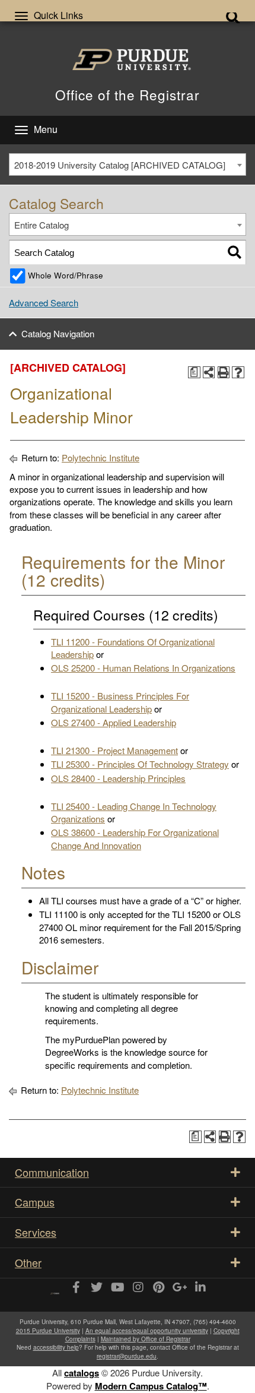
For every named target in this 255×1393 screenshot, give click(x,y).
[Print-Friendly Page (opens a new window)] (224, 372)
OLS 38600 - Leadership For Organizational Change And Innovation (135, 838)
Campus (35, 1202)
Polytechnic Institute (100, 457)
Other (28, 1262)
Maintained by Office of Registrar (145, 1339)
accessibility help (56, 1347)
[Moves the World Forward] (55, 1289)
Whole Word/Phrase (65, 275)
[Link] (75, 1287)
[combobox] (127, 164)
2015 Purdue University (48, 1330)
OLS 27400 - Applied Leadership (113, 722)
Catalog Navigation (57, 333)
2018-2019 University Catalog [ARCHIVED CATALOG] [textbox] (119, 165)
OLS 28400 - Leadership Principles (118, 778)
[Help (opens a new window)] (238, 372)
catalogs (81, 1372)
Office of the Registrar (127, 94)
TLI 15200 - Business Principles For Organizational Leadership (120, 701)
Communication (52, 1172)
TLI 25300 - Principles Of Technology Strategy (140, 764)
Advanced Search (43, 302)
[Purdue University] (127, 59)
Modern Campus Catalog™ (151, 1385)
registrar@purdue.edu (127, 1356)
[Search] (234, 252)
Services (35, 1232)
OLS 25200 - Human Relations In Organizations (143, 667)
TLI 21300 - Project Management (114, 750)
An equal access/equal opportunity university (146, 1330)
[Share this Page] (209, 372)
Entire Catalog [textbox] (41, 225)
